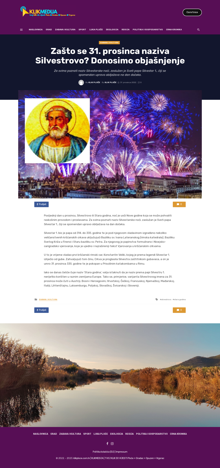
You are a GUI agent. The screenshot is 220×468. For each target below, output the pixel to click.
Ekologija (112, 29)
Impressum (121, 451)
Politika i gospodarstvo (148, 29)
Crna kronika (174, 29)
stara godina (180, 299)
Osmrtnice (192, 12)
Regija (125, 29)
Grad (49, 29)
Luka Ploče (96, 29)
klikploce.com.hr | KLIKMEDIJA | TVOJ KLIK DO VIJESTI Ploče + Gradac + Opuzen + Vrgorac (118, 458)
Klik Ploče (94, 82)
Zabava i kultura (65, 29)
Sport (82, 29)
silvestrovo (166, 299)
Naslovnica (36, 29)
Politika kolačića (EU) (103, 451)
